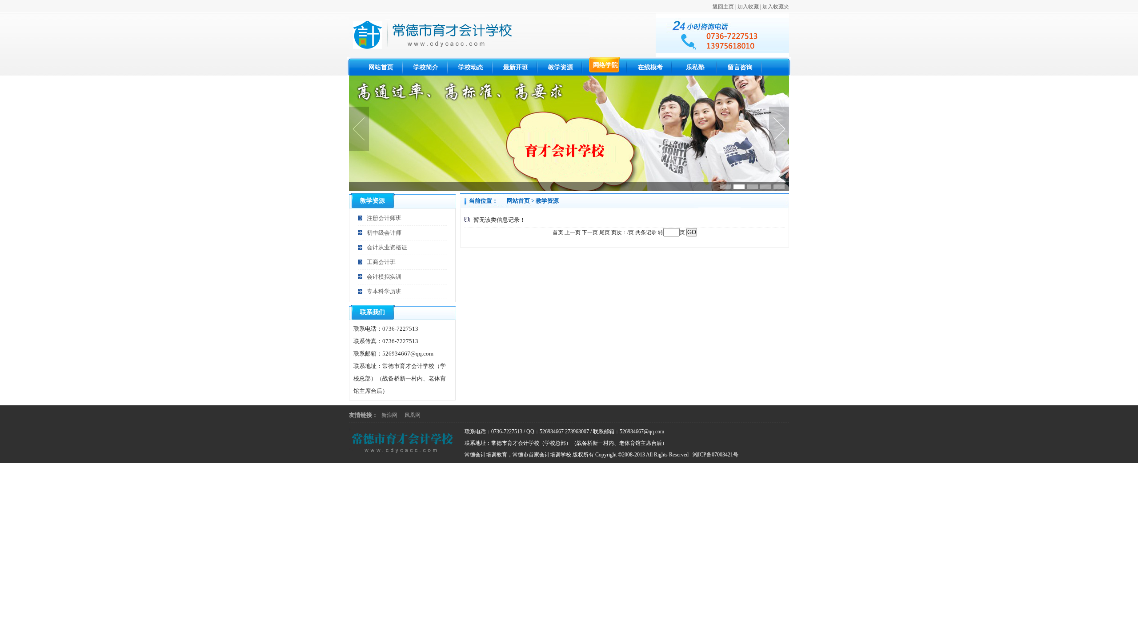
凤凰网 (413, 415)
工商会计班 (381, 262)
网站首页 (518, 200)
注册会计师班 (384, 218)
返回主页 (723, 7)
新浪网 (389, 415)
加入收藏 (748, 7)
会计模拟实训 (384, 276)
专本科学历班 (384, 291)
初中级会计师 (384, 232)
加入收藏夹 (775, 7)
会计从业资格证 (387, 247)
